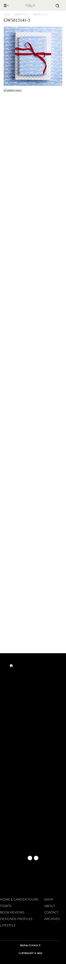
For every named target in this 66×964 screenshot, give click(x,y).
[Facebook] (30, 858)
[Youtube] (36, 858)
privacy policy (30, 945)
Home (7, 14)
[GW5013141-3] (33, 84)
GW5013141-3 (21, 14)
